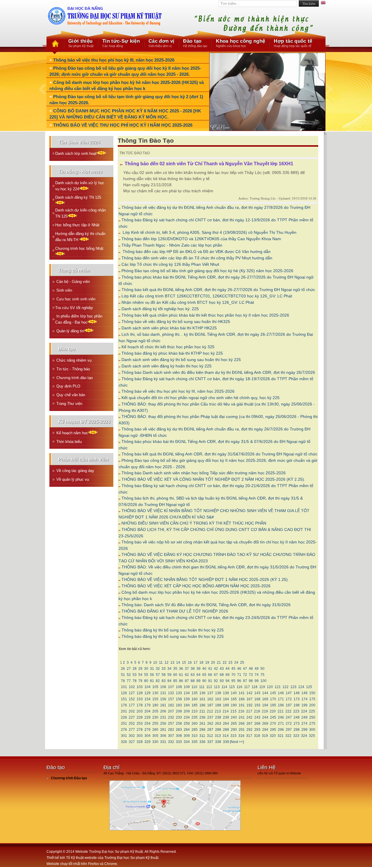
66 (210, 675)
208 (179, 711)
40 (204, 669)
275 (312, 723)
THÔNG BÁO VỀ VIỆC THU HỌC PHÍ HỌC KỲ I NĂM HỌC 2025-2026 (122, 125)
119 (262, 687)
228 (140, 717)
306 (163, 736)
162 (210, 699)
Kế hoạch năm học (71, 433)
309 (187, 736)
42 (216, 669)
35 (175, 669)
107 (171, 687)
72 (245, 675)
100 (263, 681)
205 (155, 711)
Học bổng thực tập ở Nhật (77, 225)
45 (233, 669)
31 (152, 669)
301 (124, 736)
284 (187, 730)
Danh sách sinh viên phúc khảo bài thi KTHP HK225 (169, 328)
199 (304, 705)
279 (147, 730)
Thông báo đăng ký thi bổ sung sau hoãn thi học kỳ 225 (172, 630)
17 (195, 662)
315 (233, 736)
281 (163, 730)
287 (210, 730)
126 (124, 693)
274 (304, 723)
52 (129, 675)
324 (304, 736)
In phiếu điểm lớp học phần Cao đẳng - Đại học (78, 319)
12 (166, 662)
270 (273, 723)
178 (140, 705)
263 (218, 723)
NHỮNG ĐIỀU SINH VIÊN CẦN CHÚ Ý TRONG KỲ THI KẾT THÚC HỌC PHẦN (193, 523)
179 (147, 705)
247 (289, 717)
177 (132, 705)
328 (140, 742)
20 (213, 662)
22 (225, 662)
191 (242, 705)
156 (163, 699)
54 (140, 675)
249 (304, 717)
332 (171, 742)
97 (245, 681)
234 (187, 717)
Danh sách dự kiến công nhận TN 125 (80, 213)
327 (132, 742)
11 (161, 662)
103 (140, 687)
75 (262, 675)
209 (187, 711)
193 (257, 705)
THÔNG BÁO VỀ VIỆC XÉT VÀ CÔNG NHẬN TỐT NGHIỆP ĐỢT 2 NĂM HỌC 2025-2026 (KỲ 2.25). (213, 479)
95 (233, 681)
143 (257, 693)
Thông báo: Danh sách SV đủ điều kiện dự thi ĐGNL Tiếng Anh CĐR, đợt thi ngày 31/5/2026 (206, 604)
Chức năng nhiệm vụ (73, 360)
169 (265, 699)
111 (201, 687)
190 (234, 705)
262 (210, 723)
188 (218, 705)
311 (202, 736)
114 (224, 687)
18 (201, 662)
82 (158, 681)
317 (249, 736)
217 (249, 711)
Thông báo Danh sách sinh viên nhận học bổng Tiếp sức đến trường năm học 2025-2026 (203, 473)
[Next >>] (237, 742)
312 (210, 736)
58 (164, 675)
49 (257, 669)
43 (222, 669)
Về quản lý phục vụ (72, 479)
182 (171, 705)
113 (217, 687)
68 (222, 675)
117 (247, 687)
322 (288, 736)
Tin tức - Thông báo (72, 369)
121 (278, 687)
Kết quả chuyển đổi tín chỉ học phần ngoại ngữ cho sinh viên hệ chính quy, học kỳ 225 (200, 397)
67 (216, 675)
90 (204, 681)
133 (179, 693)
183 (179, 705)
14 (178, 662)
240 (234, 717)
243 (257, 717)
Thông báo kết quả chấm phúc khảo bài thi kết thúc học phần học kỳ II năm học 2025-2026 (205, 315)
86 (181, 681)
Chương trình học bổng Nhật (79, 248)
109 (187, 687)
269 (265, 723)
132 (171, 693)
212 (210, 711)
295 (273, 730)
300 (312, 730)
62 (187, 675)
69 (227, 675)
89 (198, 681)
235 (194, 717)
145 (273, 693)
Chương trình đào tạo (74, 378)
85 (175, 681)
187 (210, 705)
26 (123, 669)
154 (147, 699)
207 (171, 711)
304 (147, 736)
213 (218, 711)
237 (210, 717)
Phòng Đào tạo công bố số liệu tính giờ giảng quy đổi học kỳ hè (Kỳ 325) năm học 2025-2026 (207, 270)
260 (194, 723)
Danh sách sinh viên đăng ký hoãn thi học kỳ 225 (166, 366)
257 (171, 723)
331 (163, 742)
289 (226, 730)
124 (301, 687)
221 (281, 711)
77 (129, 681)
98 (251, 681)
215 (233, 711)
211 (202, 711)
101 (124, 687)
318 (257, 736)
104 (147, 687)
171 (281, 699)
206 (163, 711)
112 (209, 687)
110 (194, 687)
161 (202, 699)
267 (249, 723)
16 (190, 662)
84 (169, 681)
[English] (323, 3)
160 (194, 699)
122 (285, 687)
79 (140, 681)
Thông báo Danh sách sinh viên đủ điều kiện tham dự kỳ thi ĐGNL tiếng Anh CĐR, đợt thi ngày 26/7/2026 (218, 372)
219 (265, 711)
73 (251, 675)
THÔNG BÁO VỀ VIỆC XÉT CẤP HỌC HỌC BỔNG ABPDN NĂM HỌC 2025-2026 (196, 586)
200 (312, 705)
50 (262, 669)
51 (123, 675)
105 (155, 687)
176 (124, 705)
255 (155, 723)
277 (132, 730)
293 (257, 730)
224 (304, 711)
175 (312, 699)
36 (181, 669)
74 (257, 675)
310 (194, 736)
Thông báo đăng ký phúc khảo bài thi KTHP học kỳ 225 (172, 353)
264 (226, 723)
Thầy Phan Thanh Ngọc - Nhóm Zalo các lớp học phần (171, 245)
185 (194, 705)
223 (296, 711)
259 (187, 723)
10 (155, 662)
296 (281, 730)
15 (184, 662)
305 (155, 736)
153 (140, 699)
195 (273, 705)
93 (222, 681)
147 (289, 693)
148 (297, 693)
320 (273, 736)
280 (155, 730)
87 (187, 681)
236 (202, 717)
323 (296, 736)
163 (218, 699)
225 (312, 711)
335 (194, 742)
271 (281, 723)
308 (179, 736)
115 (232, 687)
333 (179, 742)
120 (270, 687)
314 (226, 736)
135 (194, 693)
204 (147, 711)
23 (230, 662)
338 (218, 742)
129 (147, 693)
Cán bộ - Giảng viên (72, 281)
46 (239, 669)
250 (312, 717)
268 (257, 723)
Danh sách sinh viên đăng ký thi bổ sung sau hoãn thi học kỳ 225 (181, 359)
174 (304, 699)
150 (312, 693)
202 (132, 711)
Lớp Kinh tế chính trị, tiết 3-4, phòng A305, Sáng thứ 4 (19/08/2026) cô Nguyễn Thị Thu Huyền (208, 232)
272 (289, 723)
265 (234, 723)
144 (265, 693)
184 (187, 705)
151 (124, 699)
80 (146, 681)
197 (289, 705)
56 (152, 675)
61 (181, 675)
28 (134, 669)
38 (193, 669)
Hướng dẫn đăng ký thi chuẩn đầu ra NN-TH (80, 236)
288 (218, 730)
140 (234, 693)
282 (171, 730)
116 (239, 687)
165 (234, 699)
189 (226, 705)
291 (242, 730)
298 (297, 730)
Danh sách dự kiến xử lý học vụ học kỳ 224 (79, 186)
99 (257, 681)
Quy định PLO (67, 386)
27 (129, 669)
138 (218, 693)
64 (198, 675)
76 (123, 681)
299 (304, 730)
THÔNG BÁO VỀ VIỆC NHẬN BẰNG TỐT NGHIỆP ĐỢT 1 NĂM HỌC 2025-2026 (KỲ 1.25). (205, 579)
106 (163, 687)
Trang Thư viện (68, 403)
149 (304, 693)
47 (245, 669)
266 (242, 723)
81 (152, 681)
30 (146, 669)
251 (124, 723)
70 (233, 675)
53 (134, 675)
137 (210, 693)
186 (202, 705)
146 (281, 693)
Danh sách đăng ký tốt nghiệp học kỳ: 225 (160, 308)
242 (249, 717)
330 (155, 742)
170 (273, 699)
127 (132, 693)
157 (171, 699)
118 (254, 687)
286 (202, 730)
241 (242, 717)
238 (218, 717)
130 (155, 693)
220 (273, 711)
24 (236, 662)
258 (179, 723)
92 (216, 681)
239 (226, 717)
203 (140, 711)
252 (132, 723)
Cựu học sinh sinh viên (75, 299)
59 (169, 675)
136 (202, 693)
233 (179, 717)
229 (147, 717)
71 (239, 675)
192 (249, 705)
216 (241, 711)
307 (171, 736)
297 (289, 730)
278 (140, 730)
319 (265, 736)
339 (226, 742)
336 (202, 742)
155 (155, 699)
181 (163, 705)
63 (193, 675)
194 (265, 705)
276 (124, 730)
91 (210, 681)
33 (164, 669)
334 (187, 742)
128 (140, 693)
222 (288, 711)
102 (132, 687)
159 (187, 699)
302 (132, 736)
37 (187, 669)
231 (163, 717)
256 (163, 723)
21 (219, 662)
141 (242, 693)
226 (124, 717)
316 (241, 736)
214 (226, 711)
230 (155, 717)
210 (194, 711)
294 (265, 730)
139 (226, 693)
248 (297, 717)
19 (207, 662)
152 (132, 699)
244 (265, 717)
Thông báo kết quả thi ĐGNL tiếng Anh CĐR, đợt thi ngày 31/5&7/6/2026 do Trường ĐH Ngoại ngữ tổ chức (219, 454)
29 (140, 669)
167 (249, 699)
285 (194, 730)
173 (297, 699)
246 (281, 717)
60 (175, 675)
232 (171, 717)
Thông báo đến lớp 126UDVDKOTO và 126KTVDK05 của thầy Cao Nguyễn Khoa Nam (201, 238)
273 (297, 723)
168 (257, 699)
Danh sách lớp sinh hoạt (75, 153)
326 (124, 742)
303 (140, 736)
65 (204, 675)
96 (239, 681)
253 (140, 723)
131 (163, 693)
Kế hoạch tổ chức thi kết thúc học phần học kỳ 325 (167, 346)
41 (210, 669)
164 (226, 699)
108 (179, 687)
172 (289, 699)
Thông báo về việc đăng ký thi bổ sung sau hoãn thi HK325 (175, 321)
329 (147, 742)
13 (172, 662)
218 (257, 711)
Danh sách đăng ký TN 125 (78, 197)
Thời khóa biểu (68, 441)
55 (146, 675)
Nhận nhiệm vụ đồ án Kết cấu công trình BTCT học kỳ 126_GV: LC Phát (187, 302)
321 (281, 736)
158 (179, 699)
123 (293, 687)
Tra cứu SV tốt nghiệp (74, 308)
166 (242, 699)
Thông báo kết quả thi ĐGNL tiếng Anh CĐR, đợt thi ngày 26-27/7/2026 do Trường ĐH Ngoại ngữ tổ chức (218, 289)
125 (309, 687)
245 (273, 717)
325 (312, 736)
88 (193, 681)
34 (169, 669)
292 (249, 730)
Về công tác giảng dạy (74, 470)
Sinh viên (63, 290)
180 (155, 705)
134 (187, 693)
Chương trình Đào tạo (69, 778)
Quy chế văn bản (70, 395)
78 (134, 681)
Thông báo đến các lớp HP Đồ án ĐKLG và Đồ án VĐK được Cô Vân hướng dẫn (196, 251)
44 (227, 669)
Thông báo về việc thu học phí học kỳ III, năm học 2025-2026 (113, 60)
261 (202, 723)
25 (242, 662)
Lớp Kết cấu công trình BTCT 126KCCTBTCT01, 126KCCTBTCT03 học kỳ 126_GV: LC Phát (206, 296)
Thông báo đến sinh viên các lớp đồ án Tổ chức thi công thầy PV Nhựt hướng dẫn (196, 258)
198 (297, 705)
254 (147, 723)
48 (251, 669)
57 (158, 675)
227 (132, 717)
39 (198, 669)
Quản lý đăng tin (69, 331)
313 (218, 736)
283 (179, 730)
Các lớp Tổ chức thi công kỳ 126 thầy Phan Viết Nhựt (170, 264)
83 (164, 681)
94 (227, 681)
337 (210, 742)
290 (234, 730)
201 (124, 711)
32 (158, 669)
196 (281, 705)
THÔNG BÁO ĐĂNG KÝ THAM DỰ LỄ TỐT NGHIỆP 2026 (174, 611)
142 (249, 693)
